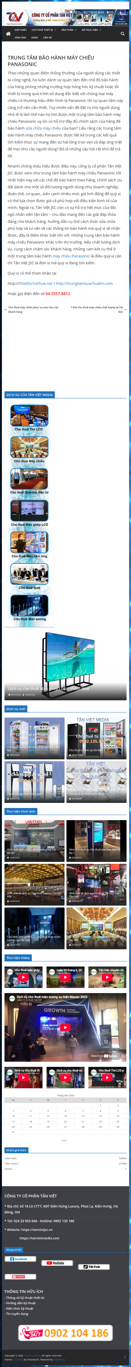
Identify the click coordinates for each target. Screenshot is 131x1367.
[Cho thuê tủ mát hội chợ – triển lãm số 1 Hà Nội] (34, 738)
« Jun (64, 1140)
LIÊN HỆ (47, 37)
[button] (54, 30)
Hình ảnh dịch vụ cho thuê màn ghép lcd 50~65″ (31, 851)
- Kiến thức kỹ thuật (18, 1308)
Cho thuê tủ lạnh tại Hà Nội (85, 750)
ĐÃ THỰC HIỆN (90, 29)
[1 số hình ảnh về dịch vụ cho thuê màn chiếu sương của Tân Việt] (34, 928)
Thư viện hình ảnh (20, 811)
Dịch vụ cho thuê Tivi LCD (31, 688)
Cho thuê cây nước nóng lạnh (24, 794)
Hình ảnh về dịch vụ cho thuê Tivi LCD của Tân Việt (94, 894)
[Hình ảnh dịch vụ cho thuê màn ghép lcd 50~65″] (34, 841)
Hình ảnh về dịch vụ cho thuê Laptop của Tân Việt (34, 894)
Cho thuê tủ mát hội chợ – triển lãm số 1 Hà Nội (33, 748)
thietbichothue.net (36, 283)
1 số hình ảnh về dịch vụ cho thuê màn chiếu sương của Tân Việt (34, 938)
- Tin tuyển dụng (16, 1314)
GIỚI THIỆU (21, 29)
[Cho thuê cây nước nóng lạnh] (34, 782)
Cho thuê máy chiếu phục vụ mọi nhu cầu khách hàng (33, 310)
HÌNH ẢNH (20, 37)
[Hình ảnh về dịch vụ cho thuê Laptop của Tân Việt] (34, 885)
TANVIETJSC (30, 694)
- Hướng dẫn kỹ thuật (20, 1303)
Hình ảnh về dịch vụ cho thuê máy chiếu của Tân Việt (95, 938)
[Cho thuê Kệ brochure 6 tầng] (96, 782)
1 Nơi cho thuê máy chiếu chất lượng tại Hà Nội (97, 310)
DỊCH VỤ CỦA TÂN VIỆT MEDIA (29, 395)
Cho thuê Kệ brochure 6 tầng (86, 794)
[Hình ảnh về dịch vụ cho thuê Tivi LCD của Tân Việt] (96, 885)
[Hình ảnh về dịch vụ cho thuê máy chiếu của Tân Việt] (96, 928)
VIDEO (34, 37)
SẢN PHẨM (67, 29)
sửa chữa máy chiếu (43, 128)
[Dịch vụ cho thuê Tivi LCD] (65, 634)
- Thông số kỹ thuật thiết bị (24, 1297)
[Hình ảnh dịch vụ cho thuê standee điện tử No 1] (96, 841)
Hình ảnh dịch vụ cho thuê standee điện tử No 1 (94, 851)
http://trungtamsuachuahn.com (84, 283)
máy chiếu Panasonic (71, 256)
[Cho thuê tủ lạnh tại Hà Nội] (96, 738)
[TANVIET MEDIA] (65, 11)
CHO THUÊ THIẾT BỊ (42, 29)
